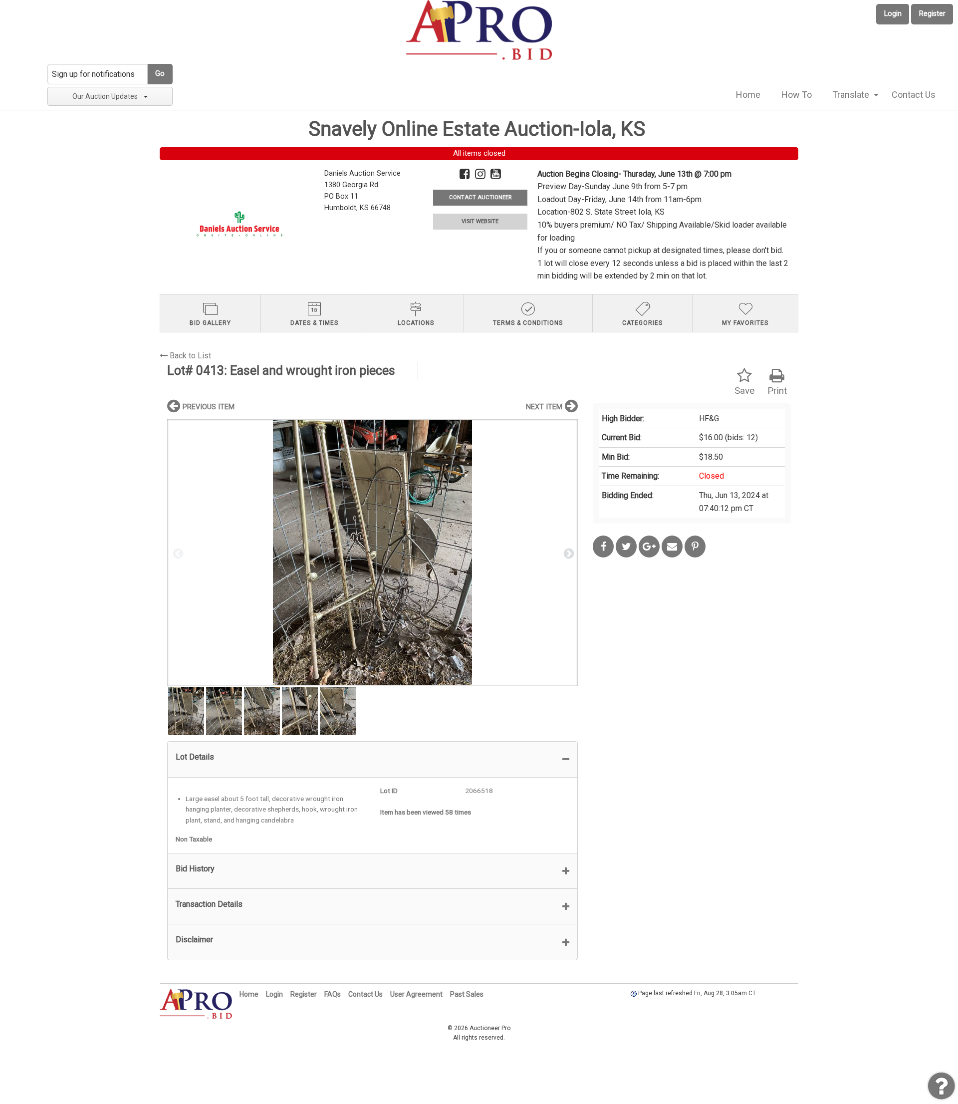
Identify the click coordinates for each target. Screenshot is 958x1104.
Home (748, 94)
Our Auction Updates (105, 96)
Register (932, 13)
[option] (372, 552)
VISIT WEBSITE (480, 221)
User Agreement (416, 994)
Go (160, 73)
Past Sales (466, 994)
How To (796, 94)
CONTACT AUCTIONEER (480, 197)
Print (777, 390)
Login (893, 13)
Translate (850, 94)
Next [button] (568, 553)
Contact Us (914, 94)
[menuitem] (748, 95)
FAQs (332, 994)
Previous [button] (177, 553)
